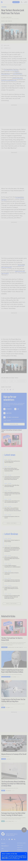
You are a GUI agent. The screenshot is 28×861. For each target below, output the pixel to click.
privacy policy (5, 857)
